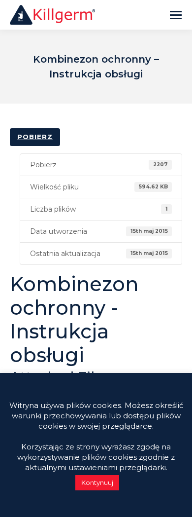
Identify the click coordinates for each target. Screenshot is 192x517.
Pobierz (35, 137)
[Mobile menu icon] (175, 15)
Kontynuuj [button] (97, 482)
